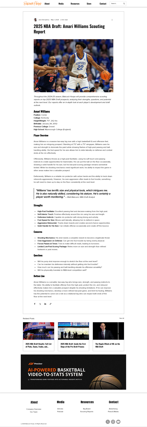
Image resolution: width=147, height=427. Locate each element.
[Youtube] (118, 422)
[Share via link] (51, 304)
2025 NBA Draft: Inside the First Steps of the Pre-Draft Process (73, 345)
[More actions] (112, 19)
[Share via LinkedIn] (45, 304)
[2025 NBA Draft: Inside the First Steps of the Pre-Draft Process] (73, 331)
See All (121, 318)
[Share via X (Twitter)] (40, 304)
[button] (47, 3)
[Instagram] (113, 422)
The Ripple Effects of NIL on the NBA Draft (107, 345)
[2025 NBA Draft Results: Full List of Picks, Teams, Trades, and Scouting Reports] (38, 331)
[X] (108, 422)
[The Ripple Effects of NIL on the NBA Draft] (108, 331)
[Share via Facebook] (35, 304)
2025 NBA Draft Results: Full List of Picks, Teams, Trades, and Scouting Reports (38, 345)
